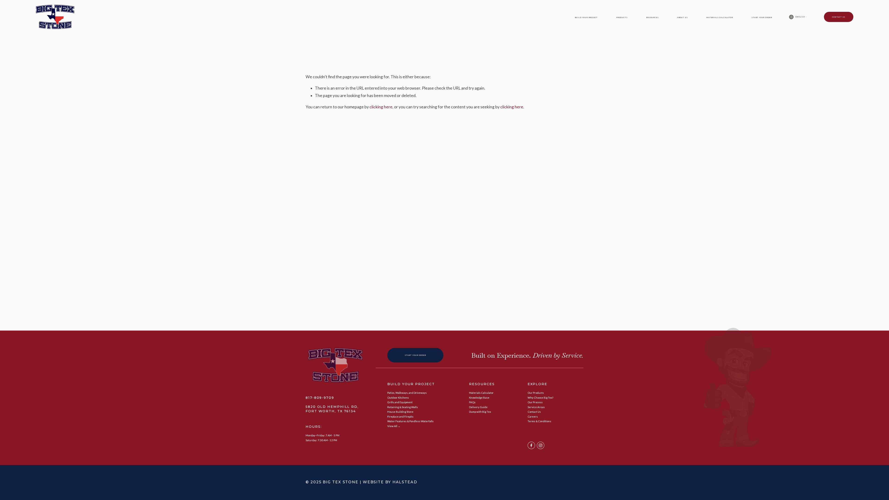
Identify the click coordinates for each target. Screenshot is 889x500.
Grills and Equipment (400, 402)
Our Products (536, 392)
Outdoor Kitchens (398, 397)
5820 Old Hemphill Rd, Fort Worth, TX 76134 (332, 409)
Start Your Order (761, 17)
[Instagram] (540, 445)
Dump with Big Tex (480, 411)
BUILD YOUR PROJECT (411, 384)
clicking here (380, 106)
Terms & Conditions (539, 421)
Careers (533, 416)
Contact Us (838, 17)
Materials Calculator (719, 17)
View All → (393, 426)
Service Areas (536, 407)
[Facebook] (531, 445)
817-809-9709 (320, 398)
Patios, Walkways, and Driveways (407, 392)
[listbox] (798, 17)
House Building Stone (400, 411)
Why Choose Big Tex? (540, 397)
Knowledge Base (479, 397)
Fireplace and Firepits (400, 416)
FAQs (472, 402)
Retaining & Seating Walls (402, 407)
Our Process (535, 402)
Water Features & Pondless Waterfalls (410, 421)
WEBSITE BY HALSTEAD (390, 482)
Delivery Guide (478, 407)
